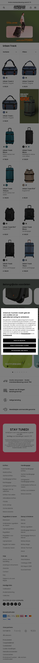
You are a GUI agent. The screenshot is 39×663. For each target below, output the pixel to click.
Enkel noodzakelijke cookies (19, 345)
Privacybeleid (25, 333)
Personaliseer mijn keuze (19, 350)
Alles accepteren (19, 340)
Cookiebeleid (7, 335)
